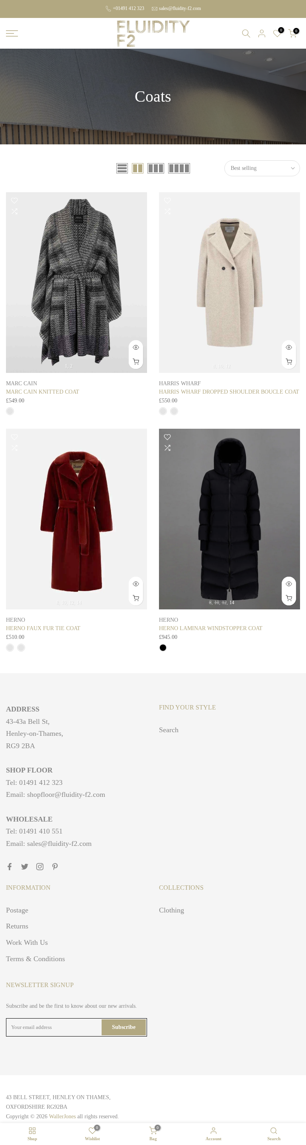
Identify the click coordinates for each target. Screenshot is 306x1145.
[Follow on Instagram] (39, 866)
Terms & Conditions (35, 959)
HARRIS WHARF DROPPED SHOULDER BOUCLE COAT (229, 392)
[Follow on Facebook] (9, 866)
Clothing (171, 910)
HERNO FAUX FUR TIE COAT (43, 628)
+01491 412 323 (128, 8)
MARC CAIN (21, 383)
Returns (17, 926)
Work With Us (27, 942)
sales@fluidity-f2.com (180, 8)
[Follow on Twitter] (24, 866)
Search (168, 730)
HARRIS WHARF (180, 383)
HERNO (15, 620)
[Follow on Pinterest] (55, 866)
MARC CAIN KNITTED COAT (42, 392)
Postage (17, 910)
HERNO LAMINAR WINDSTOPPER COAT (211, 628)
